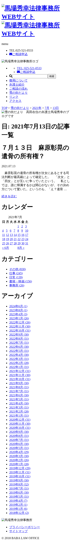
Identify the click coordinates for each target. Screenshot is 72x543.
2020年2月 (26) (19, 460)
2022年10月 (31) (19, 330)
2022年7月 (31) (19, 342)
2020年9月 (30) (19, 431)
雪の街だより (18, 92)
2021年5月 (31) (19, 399)
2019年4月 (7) (18, 500)
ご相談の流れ (18, 88)
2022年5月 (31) (19, 350)
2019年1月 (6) (18, 508)
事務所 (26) (16, 285)
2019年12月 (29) (19, 468)
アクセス (15, 100)
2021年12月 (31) (19, 371)
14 (15, 234)
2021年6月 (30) (19, 395)
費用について (18, 80)
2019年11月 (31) (19, 472)
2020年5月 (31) (19, 448)
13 (11, 234)
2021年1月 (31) (19, 415)
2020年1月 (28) (19, 464)
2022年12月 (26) (19, 322)
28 (15, 243)
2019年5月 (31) (19, 496)
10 (26, 230)
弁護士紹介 (17, 84)
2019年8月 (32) (19, 484)
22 (19, 239)
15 (19, 234)
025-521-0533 (29, 68)
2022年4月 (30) (19, 354)
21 (15, 239)
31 (26, 243)
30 (22, 243)
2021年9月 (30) (19, 383)
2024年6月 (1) (18, 306)
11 (3, 234)
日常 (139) (16, 277)
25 (3, 243)
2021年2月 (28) (19, 411)
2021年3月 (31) (19, 407)
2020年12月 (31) (19, 419)
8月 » (20, 247)
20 (11, 239)
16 (22, 234)
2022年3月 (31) (19, 359)
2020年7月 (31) (19, 440)
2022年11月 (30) (19, 326)
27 (11, 243)
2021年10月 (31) (19, 379)
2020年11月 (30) (19, 423)
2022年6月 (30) (19, 346)
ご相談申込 (20, 54)
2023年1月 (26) (19, 318)
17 (26, 234)
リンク (13, 96)
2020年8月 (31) (19, 435)
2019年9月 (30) (19, 480)
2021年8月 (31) (19, 387)
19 (7, 239)
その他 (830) (17, 269)
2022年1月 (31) (19, 367)
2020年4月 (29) (19, 452)
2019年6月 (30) (19, 492)
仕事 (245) (16, 273)
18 (3, 239)
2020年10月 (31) (19, 427)
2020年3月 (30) (19, 456)
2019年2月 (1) (18, 504)
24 (26, 239)
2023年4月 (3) (18, 314)
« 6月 (5, 247)
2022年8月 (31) (19, 338)
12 (7, 234)
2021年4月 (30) (19, 403)
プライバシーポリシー (24, 527)
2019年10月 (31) (19, 476)
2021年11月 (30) (19, 375)
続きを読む (9, 196)
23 (22, 239)
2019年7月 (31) (19, 488)
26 (7, 243)
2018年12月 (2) (19, 512)
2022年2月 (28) (19, 363)
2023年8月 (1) (18, 310)
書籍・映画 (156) (20, 281)
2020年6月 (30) (19, 444)
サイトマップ (18, 531)
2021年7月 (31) (19, 391)
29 (19, 243)
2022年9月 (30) (19, 334)
